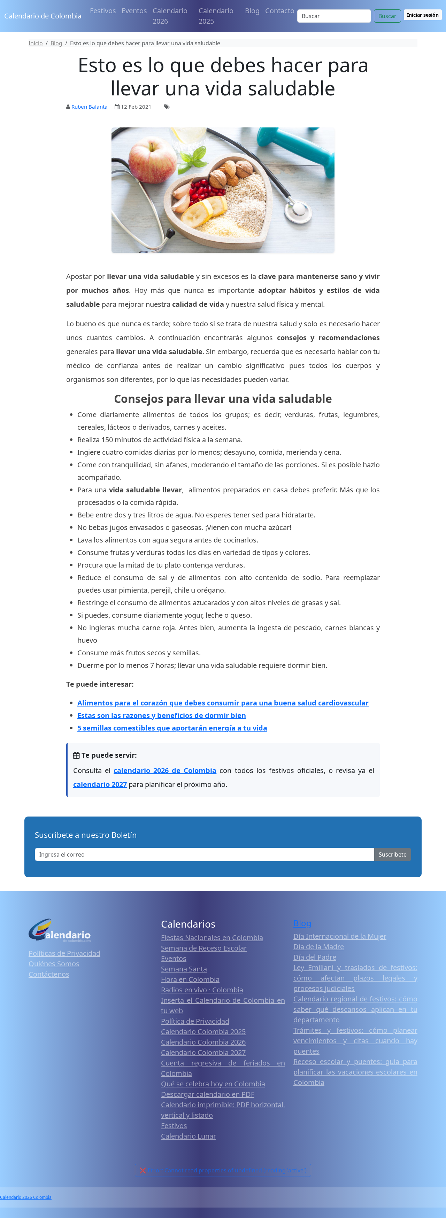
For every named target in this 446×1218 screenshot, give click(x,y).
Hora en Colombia (190, 979)
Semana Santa (184, 969)
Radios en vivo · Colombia (202, 989)
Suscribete (393, 854)
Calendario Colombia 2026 (203, 1042)
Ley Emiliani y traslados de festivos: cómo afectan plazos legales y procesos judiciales (355, 978)
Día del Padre (314, 957)
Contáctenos (49, 974)
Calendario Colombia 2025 (203, 1031)
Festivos (103, 10)
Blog (252, 10)
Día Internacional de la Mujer (339, 936)
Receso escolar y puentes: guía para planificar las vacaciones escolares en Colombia (355, 1072)
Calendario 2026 (170, 16)
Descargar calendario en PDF (207, 1094)
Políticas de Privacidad (64, 953)
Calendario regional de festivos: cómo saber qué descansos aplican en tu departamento (355, 1009)
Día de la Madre (318, 946)
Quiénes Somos (54, 963)
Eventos (134, 10)
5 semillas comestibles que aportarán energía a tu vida (172, 728)
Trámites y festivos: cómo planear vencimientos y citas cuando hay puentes (355, 1040)
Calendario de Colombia (43, 16)
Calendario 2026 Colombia (26, 1197)
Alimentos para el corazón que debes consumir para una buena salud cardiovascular (223, 703)
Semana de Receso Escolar (204, 948)
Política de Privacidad (195, 1021)
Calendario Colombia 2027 (203, 1052)
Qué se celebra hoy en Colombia (213, 1083)
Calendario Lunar (188, 1136)
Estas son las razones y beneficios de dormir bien (161, 715)
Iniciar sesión (423, 14)
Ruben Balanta (89, 106)
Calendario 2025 (216, 16)
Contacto (279, 10)
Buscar (387, 16)
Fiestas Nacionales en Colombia (212, 937)
